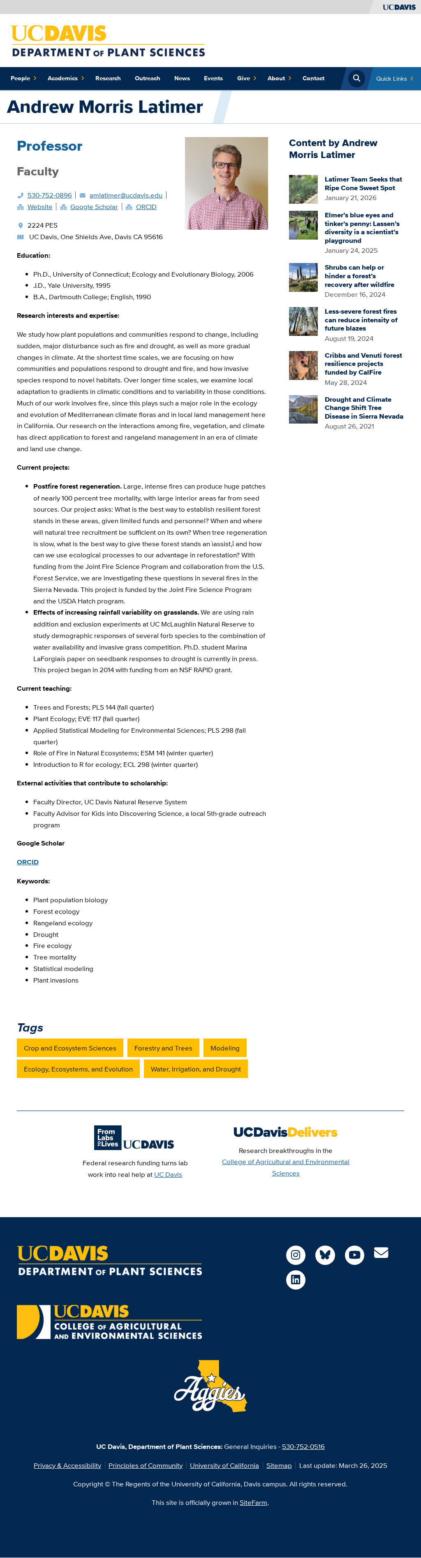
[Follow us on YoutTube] (354, 1255)
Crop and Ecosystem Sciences (70, 1048)
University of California (224, 1465)
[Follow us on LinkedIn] (295, 1280)
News (182, 78)
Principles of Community (146, 1465)
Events (213, 78)
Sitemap (279, 1465)
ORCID (146, 206)
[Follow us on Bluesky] (325, 1255)
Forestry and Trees (163, 1048)
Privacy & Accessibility (67, 1465)
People (20, 78)
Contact (313, 78)
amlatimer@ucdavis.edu (126, 195)
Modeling (225, 1048)
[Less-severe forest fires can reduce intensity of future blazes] (303, 320)
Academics (63, 78)
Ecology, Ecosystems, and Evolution (78, 1069)
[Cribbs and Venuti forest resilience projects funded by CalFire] (303, 364)
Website (40, 206)
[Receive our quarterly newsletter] (381, 1255)
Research (108, 78)
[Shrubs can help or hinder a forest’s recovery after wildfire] (303, 276)
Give (243, 78)
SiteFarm (253, 1502)
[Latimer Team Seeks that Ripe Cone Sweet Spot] (303, 188)
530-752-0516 (303, 1446)
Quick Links (391, 78)
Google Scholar (94, 206)
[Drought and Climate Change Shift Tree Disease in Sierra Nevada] (303, 408)
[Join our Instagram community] (295, 1255)
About (276, 78)
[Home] (108, 40)
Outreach (147, 78)
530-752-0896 (50, 195)
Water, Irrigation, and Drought (196, 1069)
